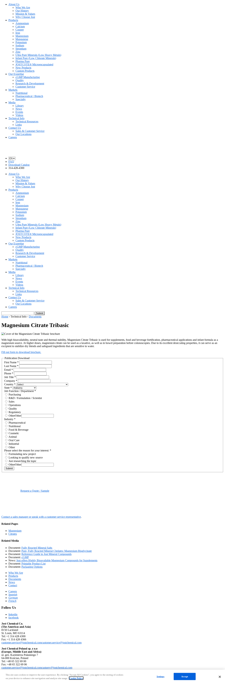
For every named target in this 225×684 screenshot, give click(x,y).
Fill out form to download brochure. (21, 352)
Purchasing (14, 394)
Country (9, 384)
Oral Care (14, 440)
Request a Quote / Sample (34, 490)
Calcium (20, 26)
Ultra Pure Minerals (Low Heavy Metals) (38, 54)
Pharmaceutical (16, 422)
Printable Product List (33, 563)
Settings (161, 676)
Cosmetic (13, 433)
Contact (12, 585)
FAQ (11, 161)
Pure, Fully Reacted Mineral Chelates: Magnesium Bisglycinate (56, 550)
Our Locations (23, 134)
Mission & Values (25, 13)
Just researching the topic (22, 461)
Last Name (11, 366)
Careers (12, 137)
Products (13, 20)
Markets (12, 89)
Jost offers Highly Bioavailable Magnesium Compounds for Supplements (56, 560)
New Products (23, 67)
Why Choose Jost (25, 16)
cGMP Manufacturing (27, 77)
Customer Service (25, 86)
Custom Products (24, 70)
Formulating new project (22, 453)
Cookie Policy (76, 678)
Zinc (18, 51)
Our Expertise (16, 73)
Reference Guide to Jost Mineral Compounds (46, 554)
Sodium (19, 45)
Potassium (21, 42)
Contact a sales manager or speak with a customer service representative (41, 516)
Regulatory (14, 412)
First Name (11, 362)
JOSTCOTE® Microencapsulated (34, 64)
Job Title (10, 377)
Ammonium (22, 23)
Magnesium (21, 35)
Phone (8, 373)
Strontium (20, 48)
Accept (184, 676)
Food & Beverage (18, 429)
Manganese (21, 39)
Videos (19, 115)
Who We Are (22, 7)
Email (8, 369)
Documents (35, 316)
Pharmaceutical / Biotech (29, 96)
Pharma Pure (22, 61)
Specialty (20, 99)
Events (19, 111)
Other (11, 415)
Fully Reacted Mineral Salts (36, 547)
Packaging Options (32, 566)
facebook (13, 617)
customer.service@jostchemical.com (21, 642)
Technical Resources (26, 121)
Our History (22, 10)
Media (11, 102)
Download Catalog (19, 164)
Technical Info (16, 118)
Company (10, 380)
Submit (9, 468)
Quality (19, 80)
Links (18, 124)
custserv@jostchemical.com (56, 667)
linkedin (12, 614)
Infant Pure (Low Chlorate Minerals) (35, 58)
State (8, 387)
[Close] (220, 676)
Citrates (12, 533)
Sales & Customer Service (29, 130)
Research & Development (29, 83)
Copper (19, 29)
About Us (13, 4)
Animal (12, 436)
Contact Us (14, 127)
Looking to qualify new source (25, 457)
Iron (17, 32)
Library (19, 105)
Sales (11, 401)
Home (4, 316)
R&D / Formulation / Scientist (25, 398)
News (18, 108)
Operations (14, 405)
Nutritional (21, 92)
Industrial (13, 443)
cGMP (25, 557)
